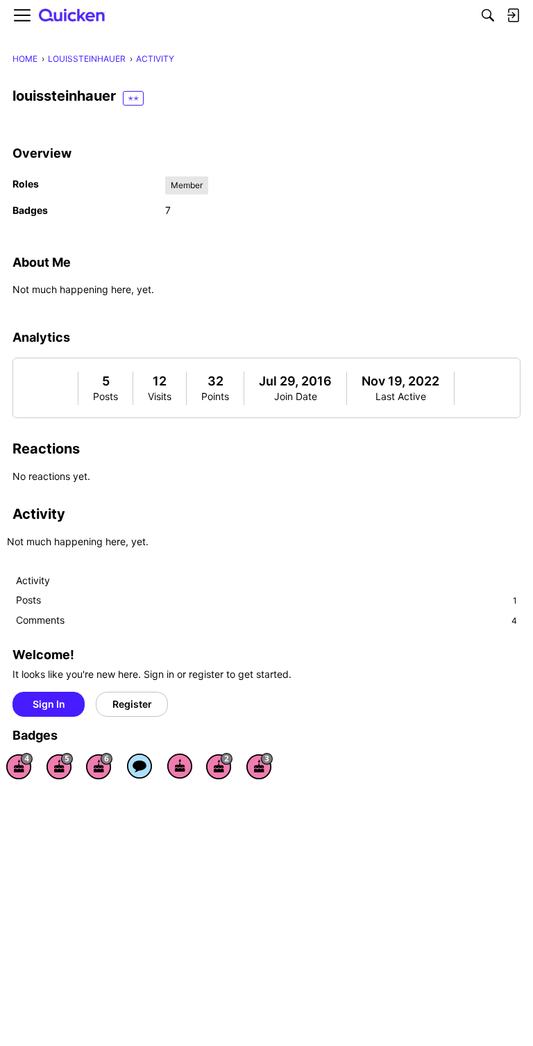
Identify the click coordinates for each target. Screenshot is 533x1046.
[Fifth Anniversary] (59, 766)
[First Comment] (139, 766)
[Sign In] (512, 15)
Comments (266, 620)
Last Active (400, 396)
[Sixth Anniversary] (99, 766)
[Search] (487, 15)
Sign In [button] (49, 704)
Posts (105, 396)
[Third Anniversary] (259, 766)
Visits (159, 396)
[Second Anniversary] (219, 766)
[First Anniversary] (180, 766)
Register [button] (132, 704)
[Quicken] (72, 15)
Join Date (295, 396)
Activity (33, 580)
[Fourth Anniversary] (19, 766)
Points (215, 396)
